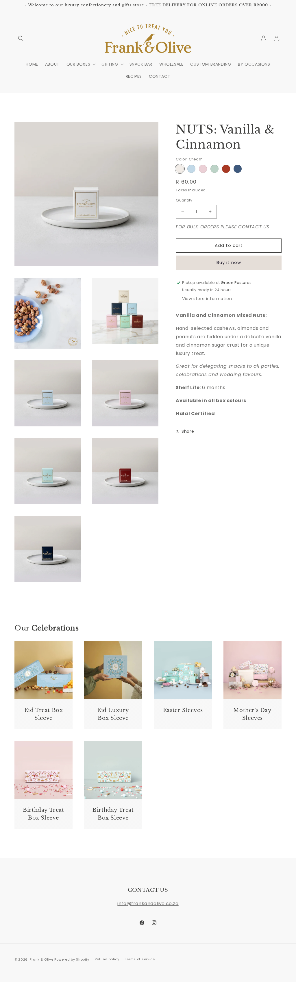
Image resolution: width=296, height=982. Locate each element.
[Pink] (203, 169)
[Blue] (191, 169)
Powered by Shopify (71, 959)
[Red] (226, 169)
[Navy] (238, 169)
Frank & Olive (41, 959)
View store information (207, 299)
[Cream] (180, 169)
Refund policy (107, 959)
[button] (20, 38)
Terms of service (140, 959)
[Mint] (214, 169)
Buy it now (229, 262)
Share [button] (188, 431)
